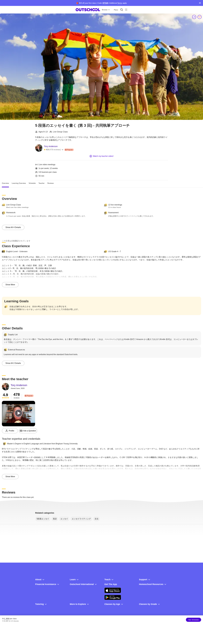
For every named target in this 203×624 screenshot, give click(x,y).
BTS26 (105, 3)
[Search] (121, 9)
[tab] (5, 183)
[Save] (200, 17)
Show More (10, 285)
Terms (119, 3)
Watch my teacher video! (103, 156)
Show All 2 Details (13, 363)
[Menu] (126, 9)
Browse (104, 10)
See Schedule (193, 620)
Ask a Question (29, 431)
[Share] (194, 17)
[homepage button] (88, 9)
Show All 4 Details (13, 227)
